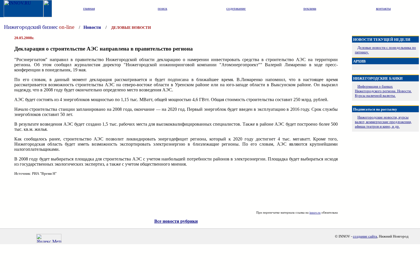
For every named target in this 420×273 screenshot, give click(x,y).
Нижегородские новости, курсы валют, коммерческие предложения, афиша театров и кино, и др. (383, 122)
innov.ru (315, 212)
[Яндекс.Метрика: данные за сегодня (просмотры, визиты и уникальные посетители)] (48, 238)
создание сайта (365, 236)
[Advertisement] (176, 193)
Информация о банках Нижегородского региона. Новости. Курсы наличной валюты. (383, 91)
